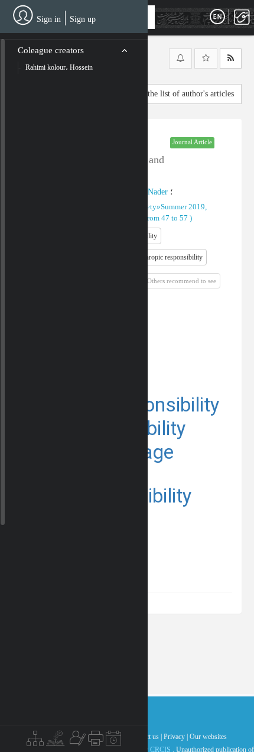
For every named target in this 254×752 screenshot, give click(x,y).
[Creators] (76, 741)
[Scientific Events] (113, 741)
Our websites (208, 736)
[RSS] (231, 58)
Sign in (49, 19)
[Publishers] (95, 741)
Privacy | (176, 736)
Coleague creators (51, 50)
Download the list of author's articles (172, 93)
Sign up (83, 19)
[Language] (217, 17)
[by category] (35, 741)
